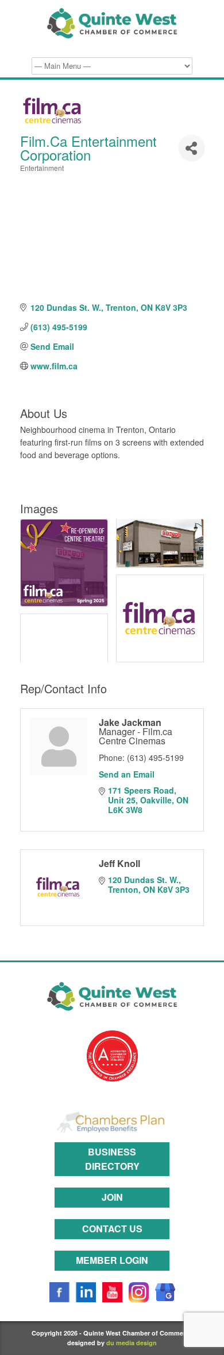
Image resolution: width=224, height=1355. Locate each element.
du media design (131, 1342)
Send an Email (127, 774)
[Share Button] (191, 148)
